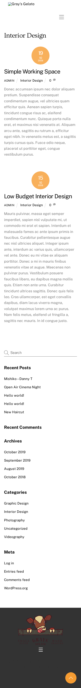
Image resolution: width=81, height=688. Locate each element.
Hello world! (14, 395)
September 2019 (17, 460)
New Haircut (14, 412)
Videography (14, 537)
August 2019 (14, 469)
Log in (9, 563)
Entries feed (14, 571)
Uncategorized (15, 528)
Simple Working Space (32, 71)
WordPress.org (16, 588)
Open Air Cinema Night (22, 387)
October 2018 (15, 477)
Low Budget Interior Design (38, 196)
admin (9, 80)
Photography (14, 520)
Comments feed (17, 580)
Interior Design (31, 80)
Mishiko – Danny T (18, 379)
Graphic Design (16, 503)
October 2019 (14, 452)
